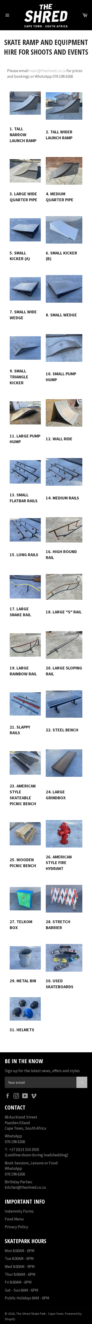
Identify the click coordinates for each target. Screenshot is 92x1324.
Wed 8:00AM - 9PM (20, 1266)
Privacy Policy (16, 1226)
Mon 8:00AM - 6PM (19, 1250)
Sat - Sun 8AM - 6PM (21, 1290)
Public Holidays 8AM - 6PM (27, 1298)
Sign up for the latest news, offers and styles (42, 1070)
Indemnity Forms (19, 1211)
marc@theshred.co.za (47, 70)
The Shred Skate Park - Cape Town (39, 1314)
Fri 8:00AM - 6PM (18, 1282)
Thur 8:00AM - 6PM (20, 1274)
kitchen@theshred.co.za (25, 1187)
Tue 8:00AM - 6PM (19, 1258)
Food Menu (14, 1219)
